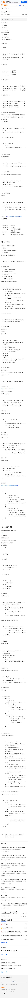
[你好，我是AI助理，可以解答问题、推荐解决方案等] (19, 5)
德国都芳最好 (3, 891)
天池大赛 (10, 984)
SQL (7, 837)
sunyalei (2, 851)
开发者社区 (6, 984)
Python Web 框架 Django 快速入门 (9, 951)
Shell (16, 834)
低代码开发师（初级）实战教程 (8, 963)
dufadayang (3, 859)
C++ (7, 834)
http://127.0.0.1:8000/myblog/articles (9, 485)
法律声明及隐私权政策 (5, 989)
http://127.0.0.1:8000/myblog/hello (14, 216)
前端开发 (21, 834)
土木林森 (3, 908)
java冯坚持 (3, 916)
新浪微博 (8, 977)
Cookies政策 (13, 989)
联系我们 (14, 981)
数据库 (11, 837)
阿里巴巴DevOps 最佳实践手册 (8, 968)
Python (11, 834)
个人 (26, 8)
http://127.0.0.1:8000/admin (7, 389)
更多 (2, 954)
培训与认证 (15, 984)
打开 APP (24, 1)
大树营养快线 (3, 875)
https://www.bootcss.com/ (7, 533)
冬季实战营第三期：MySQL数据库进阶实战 (11, 965)
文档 (2, 984)
